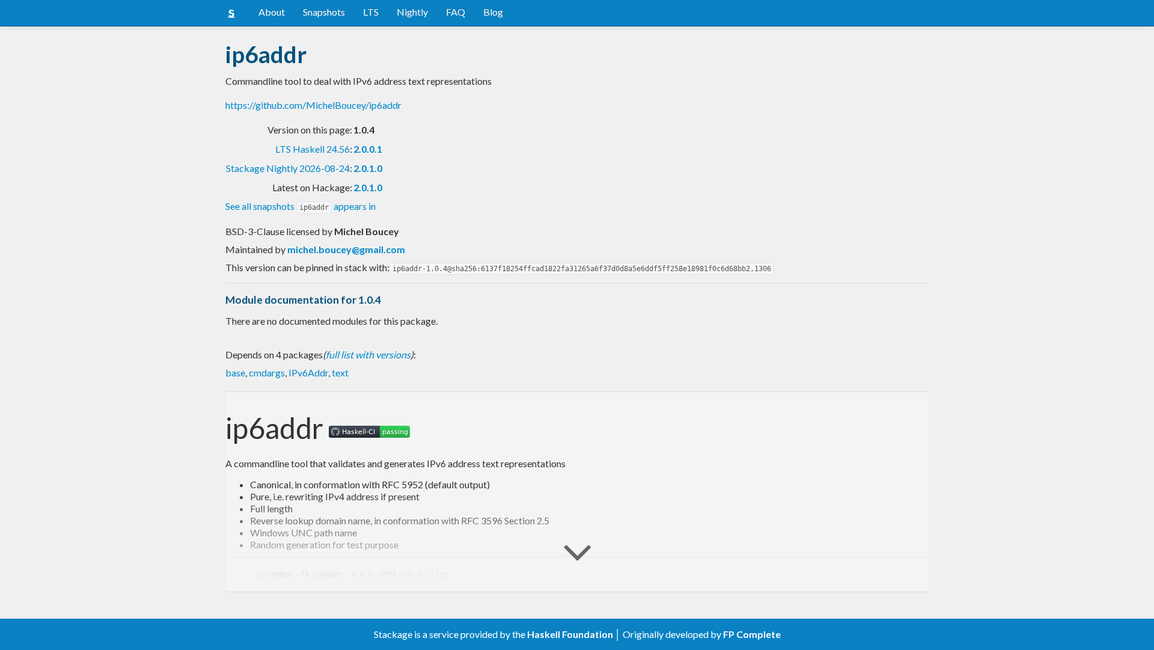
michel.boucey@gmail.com (346, 249)
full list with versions (368, 354)
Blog (493, 11)
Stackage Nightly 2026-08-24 (288, 168)
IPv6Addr (308, 372)
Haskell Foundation (570, 634)
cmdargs (267, 372)
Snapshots (324, 11)
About (271, 11)
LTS (371, 11)
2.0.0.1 (367, 149)
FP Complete (752, 634)
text (340, 372)
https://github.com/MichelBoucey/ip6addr (313, 105)
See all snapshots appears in (300, 206)
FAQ (455, 11)
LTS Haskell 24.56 (312, 149)
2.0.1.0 (367, 168)
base (235, 372)
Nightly (412, 11)
